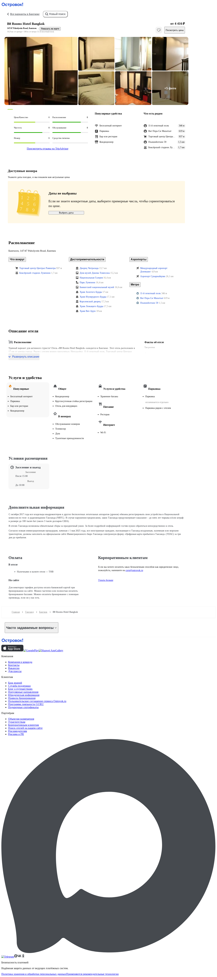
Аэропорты (138, 259)
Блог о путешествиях (20, 688)
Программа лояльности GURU (26, 704)
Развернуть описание (25, 356)
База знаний (15, 682)
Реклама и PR (16, 734)
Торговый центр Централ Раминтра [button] (37, 268)
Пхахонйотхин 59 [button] (149, 303)
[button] (41, 71)
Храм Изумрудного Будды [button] (93, 296)
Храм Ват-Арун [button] (88, 311)
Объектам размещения (21, 718)
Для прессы (15, 671)
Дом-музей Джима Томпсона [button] (95, 273)
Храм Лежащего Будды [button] (91, 306)
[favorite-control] (158, 30)
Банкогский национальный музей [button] (97, 287)
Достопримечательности (87, 259)
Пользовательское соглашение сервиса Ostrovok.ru (37, 701)
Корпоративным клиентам (23, 725)
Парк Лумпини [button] (87, 282)
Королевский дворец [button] (90, 301)
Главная (16, 612)
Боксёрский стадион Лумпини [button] (35, 273)
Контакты (13, 665)
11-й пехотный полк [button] (150, 293)
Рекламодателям (17, 731)
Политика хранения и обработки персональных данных (33, 974)
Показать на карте (50, 29)
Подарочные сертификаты (23, 707)
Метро (135, 284)
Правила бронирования (21, 698)
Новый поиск (57, 14)
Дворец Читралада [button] (89, 268)
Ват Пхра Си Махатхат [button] (151, 298)
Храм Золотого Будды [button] (91, 292)
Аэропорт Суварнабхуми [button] (152, 276)
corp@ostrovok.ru (134, 570)
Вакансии (13, 668)
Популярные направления (23, 692)
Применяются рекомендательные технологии (92, 974)
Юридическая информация (23, 695)
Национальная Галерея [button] (91, 277)
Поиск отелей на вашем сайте (25, 728)
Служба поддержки (19, 685)
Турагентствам (16, 721)
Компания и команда (20, 662)
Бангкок (43, 612)
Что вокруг (17, 259)
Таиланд (29, 612)
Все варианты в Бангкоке (25, 14)
